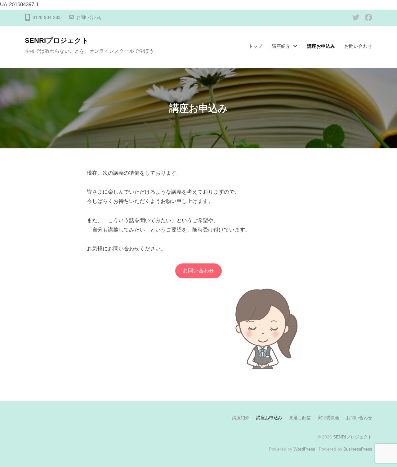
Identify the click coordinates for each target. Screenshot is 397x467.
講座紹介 (281, 46)
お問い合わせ (89, 17)
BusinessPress (357, 449)
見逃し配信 (300, 417)
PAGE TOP (382, 448)
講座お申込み (321, 46)
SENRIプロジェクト (57, 40)
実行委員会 (328, 417)
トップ (255, 46)
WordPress (304, 449)
